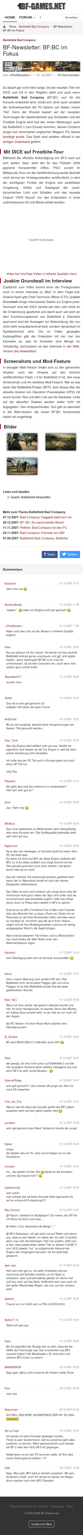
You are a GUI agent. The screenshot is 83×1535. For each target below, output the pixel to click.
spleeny (9, 1299)
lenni (7, 802)
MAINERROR (13, 1367)
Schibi (8, 698)
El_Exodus (11, 1037)
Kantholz (10, 952)
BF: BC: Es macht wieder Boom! (42, 522)
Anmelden (71, 17)
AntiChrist (10, 719)
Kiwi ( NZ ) (11, 1000)
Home (10, 17)
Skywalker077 (13, 677)
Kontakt (43, 1506)
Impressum (57, 1506)
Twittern (72, 554)
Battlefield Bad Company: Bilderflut (44, 538)
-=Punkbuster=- (14, 626)
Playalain (10, 781)
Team (69, 1506)
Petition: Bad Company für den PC (43, 527)
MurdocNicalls (13, 604)
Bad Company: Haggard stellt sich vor (46, 517)
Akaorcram (11, 1409)
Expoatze (10, 583)
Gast (7, 647)
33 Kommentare (68, 75)
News (12, 26)
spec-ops (10, 1265)
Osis (7, 1468)
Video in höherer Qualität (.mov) (55, 274)
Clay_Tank (11, 740)
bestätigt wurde (13, 136)
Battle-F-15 (11, 1320)
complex (10, 1123)
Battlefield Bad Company (34, 26)
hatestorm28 (12, 1187)
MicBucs (10, 823)
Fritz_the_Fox (13, 1101)
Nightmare (11, 846)
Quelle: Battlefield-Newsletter (31, 497)
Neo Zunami (12, 1210)
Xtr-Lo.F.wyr (12, 1431)
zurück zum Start (41, 1524)
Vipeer (9, 1144)
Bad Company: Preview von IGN (42, 533)
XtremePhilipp (13, 1080)
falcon (8, 974)
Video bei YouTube (19, 274)
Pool (7, 1388)
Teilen (50, 554)
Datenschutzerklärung (23, 1506)
